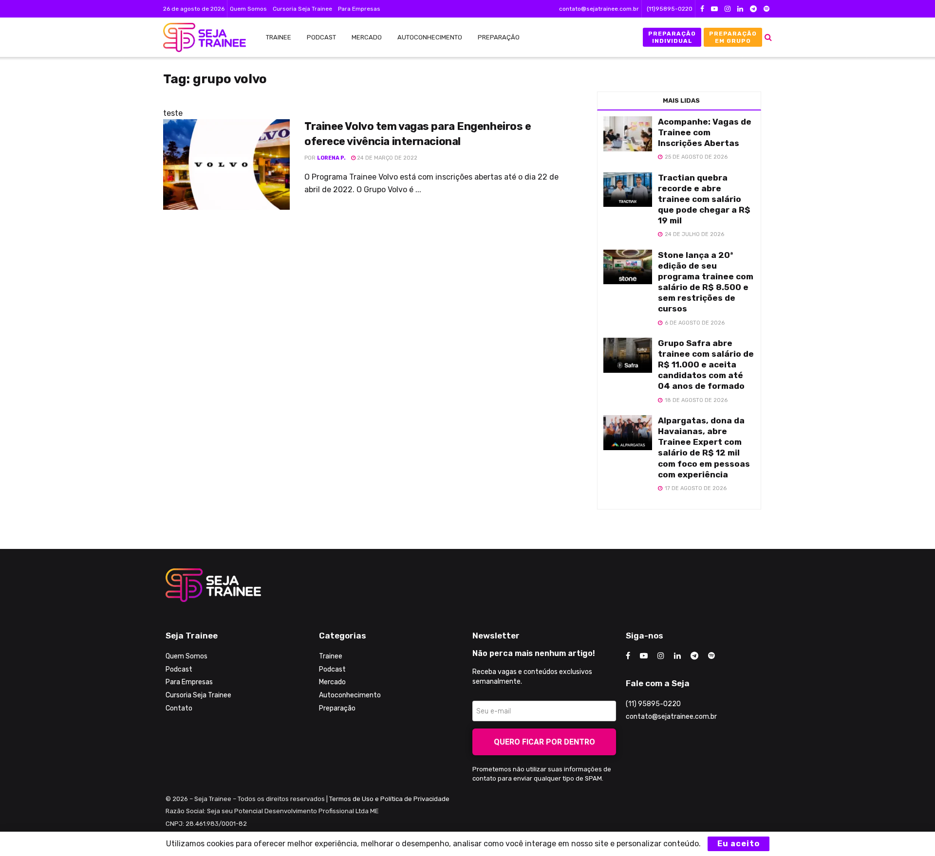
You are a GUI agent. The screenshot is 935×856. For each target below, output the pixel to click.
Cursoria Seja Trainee (302, 8)
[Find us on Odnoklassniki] (766, 9)
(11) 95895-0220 (653, 704)
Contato (179, 708)
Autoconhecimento (429, 37)
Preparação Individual (672, 37)
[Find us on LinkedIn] (740, 9)
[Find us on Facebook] (702, 9)
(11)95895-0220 (669, 8)
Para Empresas (359, 8)
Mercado (367, 37)
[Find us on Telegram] (753, 9)
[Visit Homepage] (199, 37)
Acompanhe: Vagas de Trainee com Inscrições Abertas (704, 132)
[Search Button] (768, 37)
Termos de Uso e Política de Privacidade (389, 798)
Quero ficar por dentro (544, 742)
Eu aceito (738, 843)
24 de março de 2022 (386, 158)
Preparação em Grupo (733, 37)
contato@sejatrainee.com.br (599, 8)
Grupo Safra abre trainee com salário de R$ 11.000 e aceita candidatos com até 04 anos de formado (706, 364)
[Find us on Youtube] (714, 9)
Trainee (278, 37)
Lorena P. (331, 158)
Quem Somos (248, 8)
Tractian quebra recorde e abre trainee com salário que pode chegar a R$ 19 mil (704, 199)
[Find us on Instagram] (727, 9)
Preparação (499, 37)
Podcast (321, 37)
